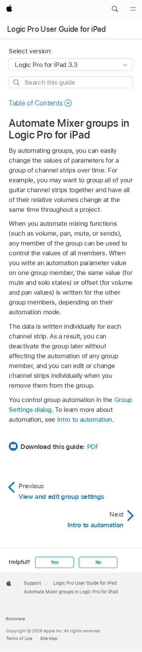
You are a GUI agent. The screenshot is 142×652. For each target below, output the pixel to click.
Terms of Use (19, 638)
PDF (93, 446)
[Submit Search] (17, 83)
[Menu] (133, 9)
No (98, 562)
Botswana (15, 618)
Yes (54, 562)
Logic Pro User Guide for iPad (56, 29)
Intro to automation (84, 419)
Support (32, 583)
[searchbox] (71, 82)
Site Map (49, 638)
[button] (115, 9)
